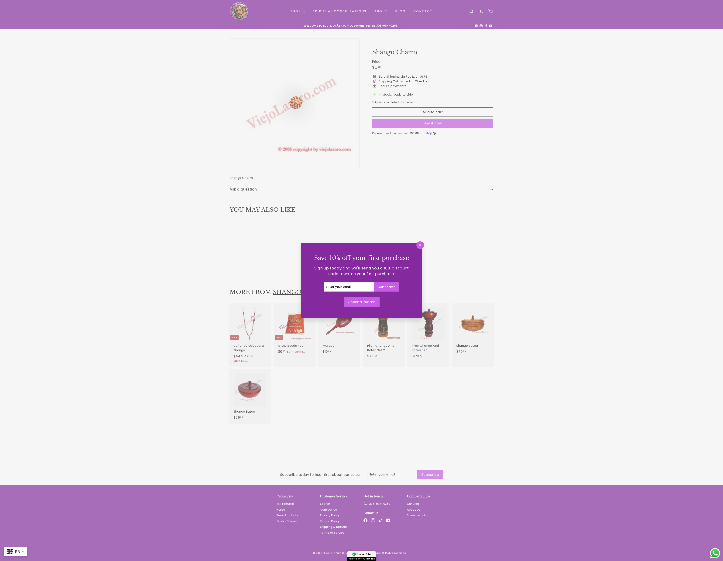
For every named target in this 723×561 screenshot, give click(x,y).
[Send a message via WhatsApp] (715, 553)
